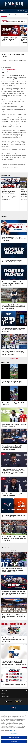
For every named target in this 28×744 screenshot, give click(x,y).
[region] (14, 727)
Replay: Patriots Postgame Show (15, 21)
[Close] (26, 713)
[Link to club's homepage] (3, 10)
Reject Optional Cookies (14, 737)
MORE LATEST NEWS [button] (14, 358)
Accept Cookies (14, 741)
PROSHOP (19, 10)
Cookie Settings (14, 733)
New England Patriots (11, 69)
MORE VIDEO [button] (14, 543)
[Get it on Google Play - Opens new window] (18, 702)
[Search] (23, 11)
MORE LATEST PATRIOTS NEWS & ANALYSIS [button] (14, 47)
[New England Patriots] (14, 708)
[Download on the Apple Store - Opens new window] (8, 702)
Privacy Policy (12, 730)
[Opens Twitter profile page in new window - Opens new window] (7, 71)
